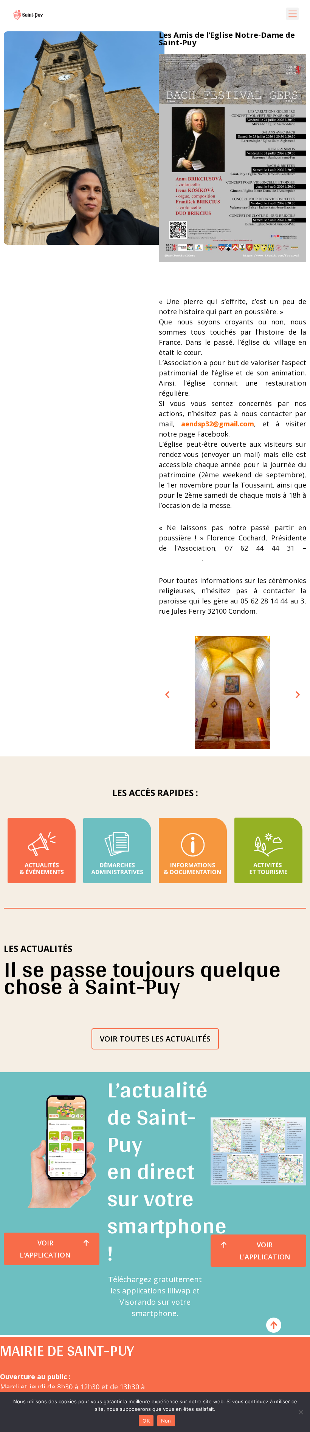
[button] (292, 14)
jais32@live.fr (180, 558)
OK (146, 1421)
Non (166, 1421)
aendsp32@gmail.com (214, 423)
